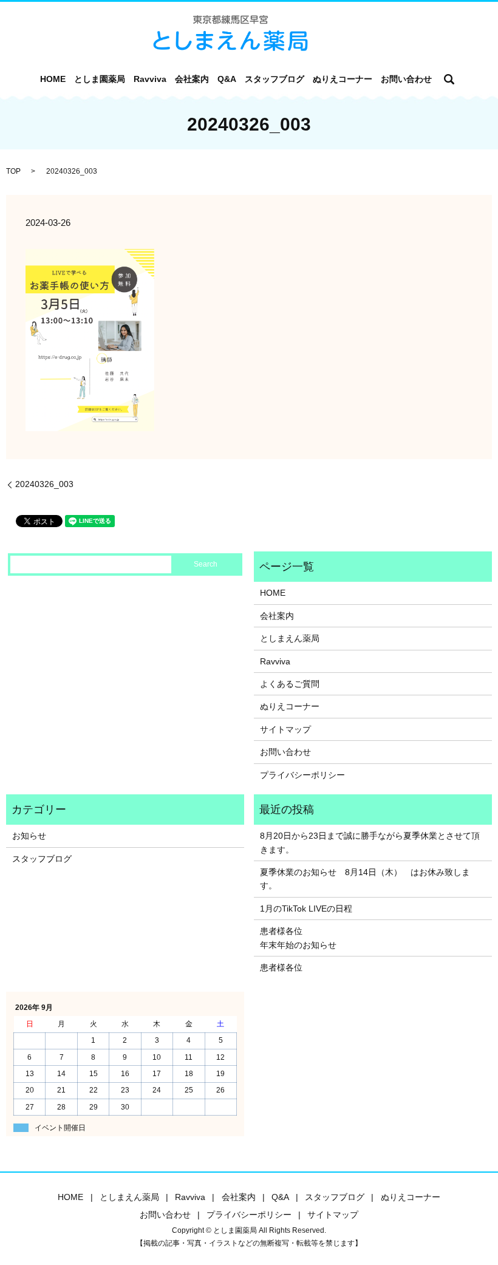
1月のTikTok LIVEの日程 (306, 908)
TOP (13, 171)
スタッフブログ (274, 79)
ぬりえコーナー (342, 79)
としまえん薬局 (289, 638)
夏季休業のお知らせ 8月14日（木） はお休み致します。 (365, 878)
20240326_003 (44, 484)
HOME (53, 79)
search (449, 79)
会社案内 (192, 79)
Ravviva (150, 79)
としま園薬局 (99, 79)
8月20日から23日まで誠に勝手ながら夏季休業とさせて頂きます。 (370, 842)
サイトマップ (285, 729)
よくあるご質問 (289, 684)
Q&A (226, 79)
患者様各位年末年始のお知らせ (298, 937)
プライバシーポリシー (302, 775)
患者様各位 (281, 967)
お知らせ (29, 835)
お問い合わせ (406, 79)
